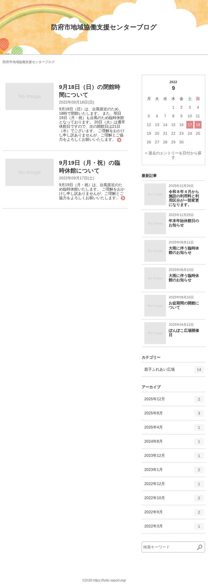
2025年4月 (172, 429)
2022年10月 (172, 500)
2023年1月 (172, 472)
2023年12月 (172, 457)
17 (190, 125)
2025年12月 (172, 401)
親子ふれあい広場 (172, 371)
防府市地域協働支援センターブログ (104, 27)
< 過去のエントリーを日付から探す (173, 155)
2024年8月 (172, 443)
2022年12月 (172, 486)
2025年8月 (172, 415)
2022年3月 (172, 528)
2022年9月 (172, 514)
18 (198, 125)
